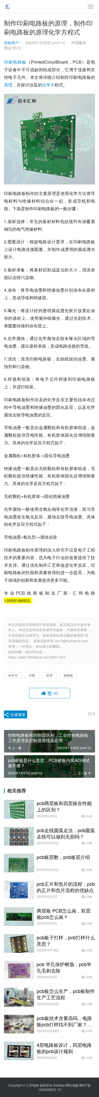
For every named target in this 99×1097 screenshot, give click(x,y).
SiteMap (59, 1085)
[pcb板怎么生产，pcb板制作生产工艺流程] (19, 997)
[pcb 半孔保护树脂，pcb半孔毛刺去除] (19, 970)
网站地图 (72, 1085)
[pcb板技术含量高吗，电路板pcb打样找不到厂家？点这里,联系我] (19, 1024)
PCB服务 (79, 42)
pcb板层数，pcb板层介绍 (63, 857)
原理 (8, 85)
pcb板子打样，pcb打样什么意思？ (66, 940)
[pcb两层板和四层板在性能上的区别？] (19, 809)
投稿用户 (11, 42)
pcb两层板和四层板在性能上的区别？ (64, 806)
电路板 (19, 62)
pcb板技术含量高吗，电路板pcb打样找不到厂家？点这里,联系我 (64, 1021)
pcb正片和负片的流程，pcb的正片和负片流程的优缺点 (66, 886)
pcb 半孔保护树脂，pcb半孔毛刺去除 (64, 967)
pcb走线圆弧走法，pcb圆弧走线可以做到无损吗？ (66, 833)
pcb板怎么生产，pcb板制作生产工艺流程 (66, 994)
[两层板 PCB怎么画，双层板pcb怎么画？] (19, 916)
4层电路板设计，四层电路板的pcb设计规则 (64, 1048)
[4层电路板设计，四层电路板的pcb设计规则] (19, 1051)
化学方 (48, 85)
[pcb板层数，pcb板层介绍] (19, 863)
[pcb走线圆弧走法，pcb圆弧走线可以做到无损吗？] (19, 836)
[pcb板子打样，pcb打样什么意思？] (19, 943)
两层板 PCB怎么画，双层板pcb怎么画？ (64, 913)
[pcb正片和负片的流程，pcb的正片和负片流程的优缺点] (19, 889)
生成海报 (17, 714)
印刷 (8, 62)
